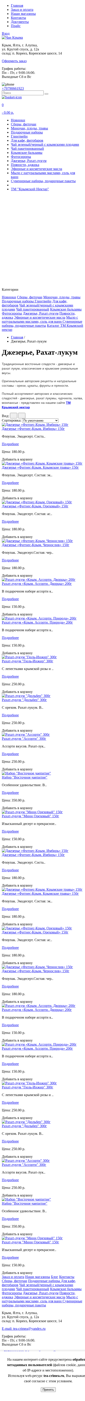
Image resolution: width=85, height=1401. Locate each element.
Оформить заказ (14, 61)
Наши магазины (23, 14)
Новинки (18, 120)
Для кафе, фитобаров (27, 140)
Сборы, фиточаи (23, 124)
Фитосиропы (21, 157)
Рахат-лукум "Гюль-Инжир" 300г (27, 661)
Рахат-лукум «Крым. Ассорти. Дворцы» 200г (37, 584)
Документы (20, 22)
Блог (54, 1277)
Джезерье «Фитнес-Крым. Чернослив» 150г (35, 545)
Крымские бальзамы (26, 152)
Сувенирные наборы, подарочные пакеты (43, 181)
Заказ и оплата (22, 9)
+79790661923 (13, 88)
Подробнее (10, 444)
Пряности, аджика (25, 165)
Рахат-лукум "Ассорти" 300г (24, 738)
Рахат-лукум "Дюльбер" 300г (24, 700)
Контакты (18, 18)
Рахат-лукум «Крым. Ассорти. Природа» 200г (37, 622)
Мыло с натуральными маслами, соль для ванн (40, 319)
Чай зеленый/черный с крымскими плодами (45, 144)
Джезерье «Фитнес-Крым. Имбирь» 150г (33, 429)
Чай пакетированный (27, 148)
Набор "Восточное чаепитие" (24, 777)
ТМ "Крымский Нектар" (30, 189)
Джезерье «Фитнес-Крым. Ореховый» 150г (35, 506)
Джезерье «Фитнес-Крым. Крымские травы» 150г (40, 467)
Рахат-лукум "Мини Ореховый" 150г (30, 816)
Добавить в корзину (17, 459)
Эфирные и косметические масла (36, 169)
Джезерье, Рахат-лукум (28, 161)
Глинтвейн (19, 136)
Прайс (16, 26)
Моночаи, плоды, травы (29, 128)
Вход (6, 33)
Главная (17, 5)
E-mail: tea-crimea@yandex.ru (24, 1329)
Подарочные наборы (27, 132)
